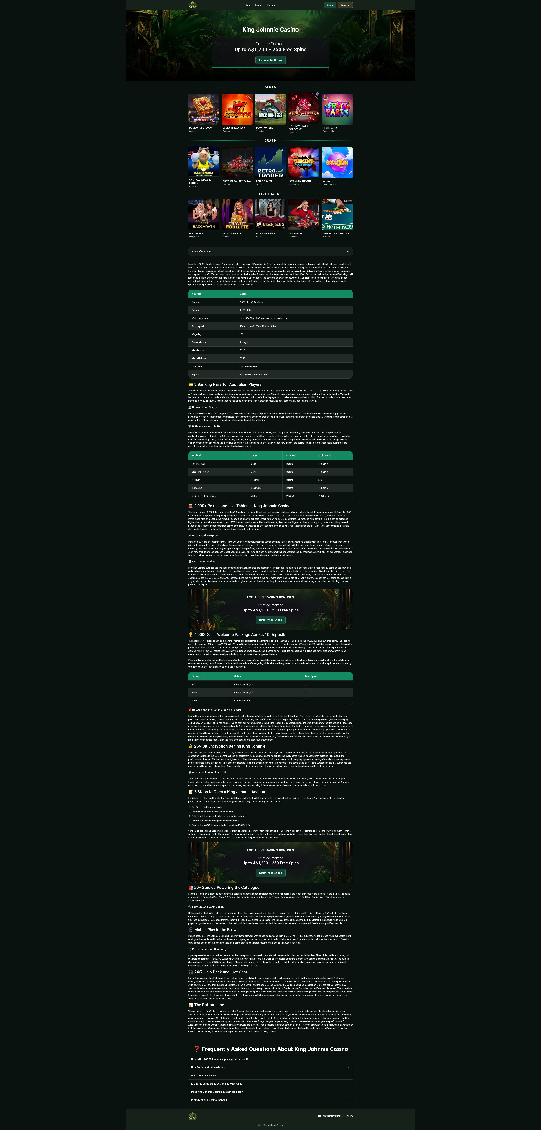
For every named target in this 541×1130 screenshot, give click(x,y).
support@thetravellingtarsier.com (334, 1116)
